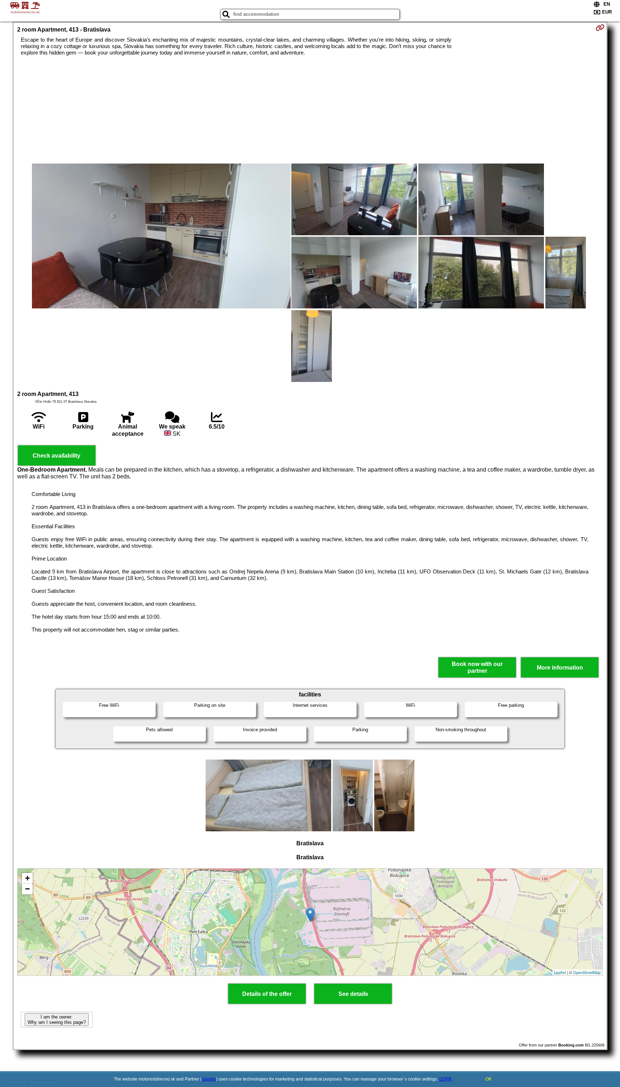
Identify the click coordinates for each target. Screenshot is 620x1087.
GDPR (445, 1079)
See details (353, 994)
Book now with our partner (477, 667)
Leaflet (560, 972)
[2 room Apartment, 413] (161, 237)
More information (560, 668)
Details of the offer (267, 994)
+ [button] (27, 878)
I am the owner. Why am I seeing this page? (57, 1019)
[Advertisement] (310, 110)
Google (209, 1079)
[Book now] (600, 27)
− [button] (27, 888)
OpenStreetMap (587, 972)
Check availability (56, 456)
